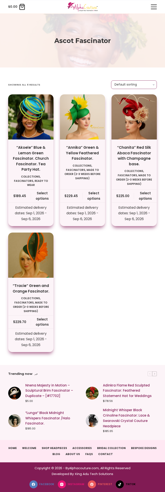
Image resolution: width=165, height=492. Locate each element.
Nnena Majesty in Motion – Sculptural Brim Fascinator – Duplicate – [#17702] (49, 390)
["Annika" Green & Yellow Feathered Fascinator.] (82, 116)
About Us (73, 454)
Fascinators (23, 181)
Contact (105, 454)
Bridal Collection (111, 448)
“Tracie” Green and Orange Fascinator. (31, 288)
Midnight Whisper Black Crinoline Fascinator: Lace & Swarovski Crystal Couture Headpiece (126, 418)
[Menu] (154, 7)
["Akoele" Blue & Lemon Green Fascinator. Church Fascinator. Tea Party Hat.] (30, 116)
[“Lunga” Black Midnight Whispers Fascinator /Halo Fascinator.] (14, 420)
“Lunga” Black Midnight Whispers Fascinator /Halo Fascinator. (47, 418)
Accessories (82, 448)
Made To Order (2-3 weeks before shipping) (82, 174)
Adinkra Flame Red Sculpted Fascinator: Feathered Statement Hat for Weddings (127, 390)
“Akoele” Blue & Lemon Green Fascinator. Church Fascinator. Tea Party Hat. (31, 158)
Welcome (29, 448)
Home (12, 448)
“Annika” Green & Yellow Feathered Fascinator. (82, 153)
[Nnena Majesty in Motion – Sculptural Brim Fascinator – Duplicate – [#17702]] (14, 393)
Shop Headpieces (54, 448)
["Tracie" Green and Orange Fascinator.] (30, 255)
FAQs (89, 454)
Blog (56, 454)
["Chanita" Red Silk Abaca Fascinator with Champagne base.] (134, 116)
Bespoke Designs (144, 448)
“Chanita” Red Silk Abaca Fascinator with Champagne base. (134, 156)
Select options (42, 196)
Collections (30, 176)
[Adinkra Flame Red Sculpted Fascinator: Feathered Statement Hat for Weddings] (92, 393)
